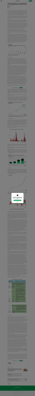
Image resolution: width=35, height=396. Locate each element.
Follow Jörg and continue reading (17, 200)
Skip (17, 201)
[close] (22, 193)
